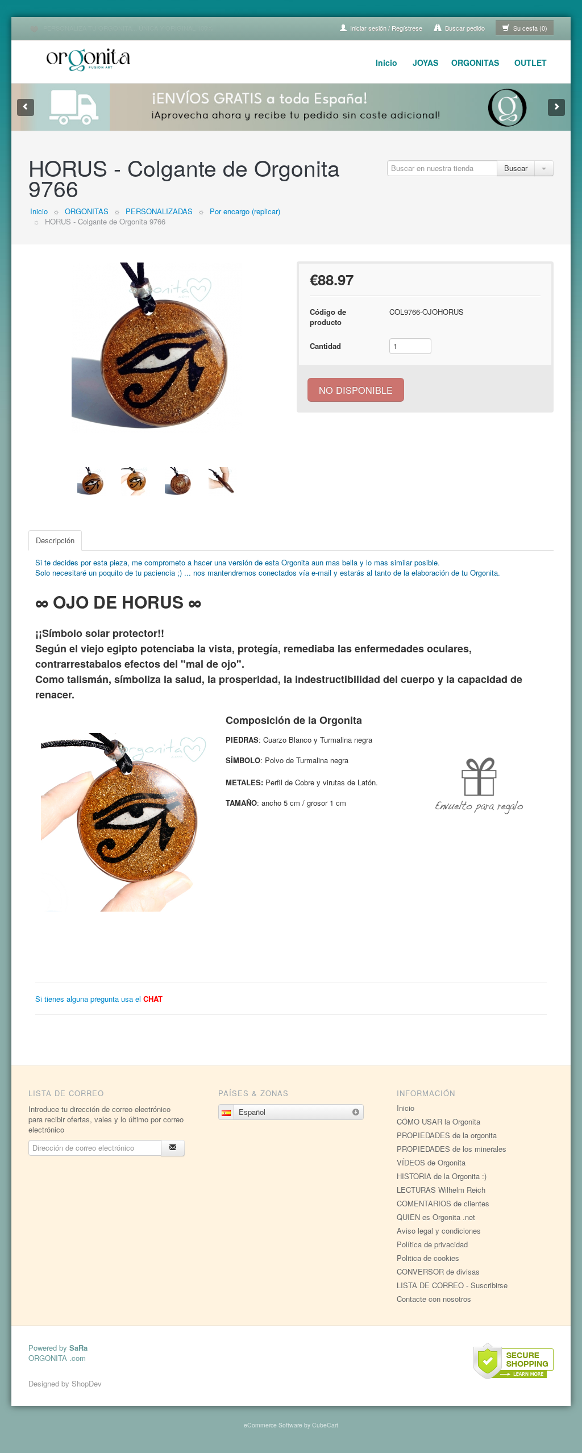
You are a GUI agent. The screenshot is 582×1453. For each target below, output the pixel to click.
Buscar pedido (464, 27)
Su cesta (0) (529, 27)
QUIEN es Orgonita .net (436, 1216)
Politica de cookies (428, 1257)
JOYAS (425, 62)
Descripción (55, 540)
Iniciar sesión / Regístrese (385, 27)
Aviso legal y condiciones (439, 1230)
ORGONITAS (475, 62)
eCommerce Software (273, 1425)
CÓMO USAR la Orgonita (438, 1121)
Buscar (515, 168)
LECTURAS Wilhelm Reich (441, 1189)
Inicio (386, 62)
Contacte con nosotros (434, 1298)
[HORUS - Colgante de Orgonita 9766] (157, 348)
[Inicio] (89, 58)
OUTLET (530, 62)
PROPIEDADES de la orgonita (447, 1135)
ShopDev (87, 1383)
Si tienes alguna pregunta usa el (99, 998)
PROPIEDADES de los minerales (451, 1148)
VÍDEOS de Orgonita (431, 1162)
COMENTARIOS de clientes (443, 1203)
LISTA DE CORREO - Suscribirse (452, 1285)
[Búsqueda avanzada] (544, 168)
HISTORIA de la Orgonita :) (442, 1176)
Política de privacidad (432, 1244)
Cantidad (325, 345)
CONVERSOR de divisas (438, 1271)
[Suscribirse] (173, 1148)
